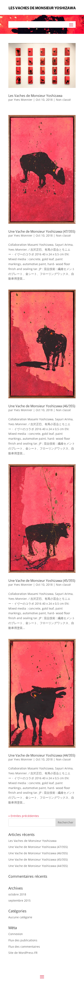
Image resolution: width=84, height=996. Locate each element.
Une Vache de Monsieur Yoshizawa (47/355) (38, 847)
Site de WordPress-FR (23, 953)
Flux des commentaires (24, 946)
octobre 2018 (17, 894)
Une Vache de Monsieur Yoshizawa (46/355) (38, 853)
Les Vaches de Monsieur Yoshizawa (32, 841)
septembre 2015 (19, 900)
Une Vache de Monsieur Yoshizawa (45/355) (38, 859)
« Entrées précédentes (23, 816)
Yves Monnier (23, 100)
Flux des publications (22, 940)
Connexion (15, 934)
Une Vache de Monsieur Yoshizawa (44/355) (38, 866)
